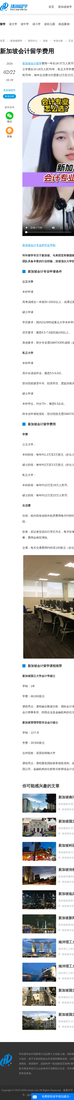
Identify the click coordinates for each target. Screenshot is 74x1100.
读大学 (13, 24)
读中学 (25, 24)
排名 (45, 40)
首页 (51, 6)
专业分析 (58, 40)
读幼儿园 (49, 24)
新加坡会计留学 (32, 63)
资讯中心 (33, 40)
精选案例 (64, 24)
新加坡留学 (65, 6)
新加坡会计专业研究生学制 (38, 245)
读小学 (36, 24)
